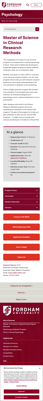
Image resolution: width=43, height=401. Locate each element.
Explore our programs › (21, 285)
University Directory (10, 343)
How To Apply (21, 247)
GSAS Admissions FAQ (21, 227)
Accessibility (8, 353)
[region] (21, 383)
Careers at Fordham (10, 346)
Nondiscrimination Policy (12, 350)
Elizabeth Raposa (9, 265)
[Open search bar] (28, 5)
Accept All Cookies (21, 397)
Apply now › (21, 299)
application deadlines (18, 158)
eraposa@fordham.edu (17, 273)
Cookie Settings (21, 386)
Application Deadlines (21, 237)
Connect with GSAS (21, 217)
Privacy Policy (8, 356)
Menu (36, 5)
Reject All (21, 391)
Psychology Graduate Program (14, 329)
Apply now (22, 257)
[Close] (40, 368)
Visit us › (21, 292)
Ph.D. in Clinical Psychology (13, 332)
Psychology (12, 14)
